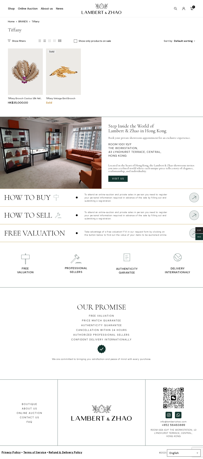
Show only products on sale (95, 41)
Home (11, 21)
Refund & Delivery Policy (65, 452)
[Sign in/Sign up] (183, 8)
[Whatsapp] (178, 415)
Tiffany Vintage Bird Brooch (60, 98)
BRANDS (23, 21)
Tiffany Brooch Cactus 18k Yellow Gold (29, 98)
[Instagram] (169, 415)
